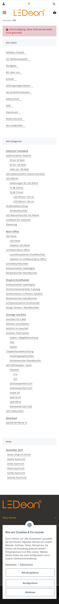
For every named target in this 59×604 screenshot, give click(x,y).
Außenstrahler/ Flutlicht (18, 155)
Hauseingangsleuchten (22, 355)
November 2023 (14, 449)
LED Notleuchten (15, 410)
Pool (12, 342)
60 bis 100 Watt (18, 164)
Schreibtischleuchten (17, 263)
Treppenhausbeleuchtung (20, 351)
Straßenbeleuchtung (17, 206)
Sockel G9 (15, 392)
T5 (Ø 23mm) (16, 187)
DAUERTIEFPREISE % (16, 422)
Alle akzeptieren (30, 572)
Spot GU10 (15, 397)
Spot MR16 (15, 401)
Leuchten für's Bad (16, 319)
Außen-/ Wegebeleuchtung (24, 337)
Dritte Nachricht (15, 463)
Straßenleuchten (18, 210)
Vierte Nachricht (15, 468)
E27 (15, 378)
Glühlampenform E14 (21, 383)
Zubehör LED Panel (20, 245)
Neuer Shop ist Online (19, 454)
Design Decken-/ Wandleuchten (22, 307)
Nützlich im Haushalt (17, 328)
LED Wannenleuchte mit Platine (22, 215)
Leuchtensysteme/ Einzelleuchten (27, 254)
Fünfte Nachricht (16, 472)
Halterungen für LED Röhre (24, 183)
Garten (13, 346)
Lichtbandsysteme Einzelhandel (22, 302)
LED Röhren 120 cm (24, 196)
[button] (54, 4)
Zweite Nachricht (16, 459)
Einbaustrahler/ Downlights (20, 268)
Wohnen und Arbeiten (17, 323)
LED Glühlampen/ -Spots (19, 365)
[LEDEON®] (29, 12)
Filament (14, 369)
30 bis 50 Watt (17, 160)
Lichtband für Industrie (18, 219)
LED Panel (11, 236)
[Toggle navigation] (4, 12)
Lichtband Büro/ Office (18, 249)
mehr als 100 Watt (19, 169)
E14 (15, 374)
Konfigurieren (30, 583)
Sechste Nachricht (16, 477)
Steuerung (11, 224)
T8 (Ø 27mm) (16, 192)
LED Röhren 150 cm (24, 201)
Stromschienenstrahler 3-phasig (23, 289)
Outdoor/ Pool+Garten (17, 332)
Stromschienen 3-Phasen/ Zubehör (24, 293)
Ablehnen (30, 592)
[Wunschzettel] (29, 3)
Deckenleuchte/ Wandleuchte (21, 272)
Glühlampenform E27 (21, 388)
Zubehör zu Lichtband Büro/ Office (28, 259)
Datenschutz (26, 564)
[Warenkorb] (54, 12)
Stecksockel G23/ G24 (21, 406)
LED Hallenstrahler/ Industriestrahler (25, 173)
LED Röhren (12, 178)
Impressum (11, 564)
